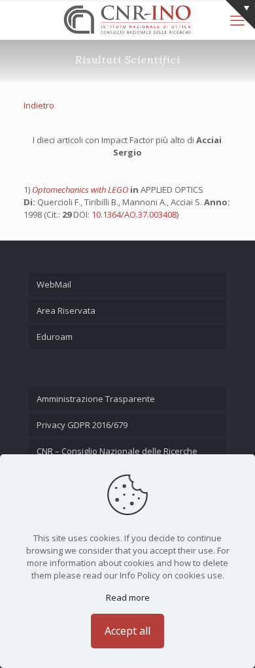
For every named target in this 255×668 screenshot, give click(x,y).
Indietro (39, 105)
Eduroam (55, 336)
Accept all (127, 631)
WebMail (54, 284)
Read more (128, 597)
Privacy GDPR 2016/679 (82, 425)
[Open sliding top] (240, 14)
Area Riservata (66, 310)
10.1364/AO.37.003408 (134, 214)
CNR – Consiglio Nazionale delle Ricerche (117, 451)
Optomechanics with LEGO (81, 189)
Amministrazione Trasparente (96, 399)
